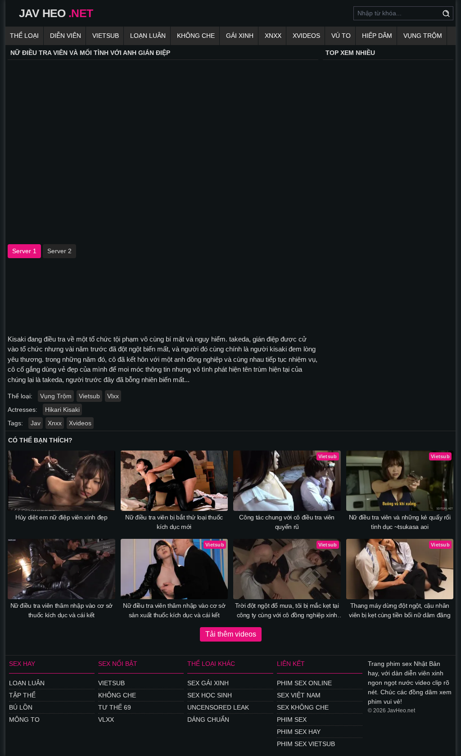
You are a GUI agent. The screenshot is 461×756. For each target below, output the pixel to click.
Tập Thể (22, 695)
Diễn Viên (65, 35)
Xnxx (273, 35)
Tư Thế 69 (114, 707)
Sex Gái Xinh (208, 683)
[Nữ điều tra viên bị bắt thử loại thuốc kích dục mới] (174, 481)
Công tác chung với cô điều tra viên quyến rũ (286, 522)
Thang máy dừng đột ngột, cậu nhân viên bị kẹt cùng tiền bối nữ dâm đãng (399, 610)
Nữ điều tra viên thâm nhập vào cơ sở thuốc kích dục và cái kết (61, 610)
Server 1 (24, 251)
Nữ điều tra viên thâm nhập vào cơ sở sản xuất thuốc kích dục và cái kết (174, 610)
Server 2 (59, 251)
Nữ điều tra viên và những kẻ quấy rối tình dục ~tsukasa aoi (400, 522)
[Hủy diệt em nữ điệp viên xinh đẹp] (61, 481)
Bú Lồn (20, 707)
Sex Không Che (303, 707)
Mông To (24, 719)
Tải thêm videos (230, 634)
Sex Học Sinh (209, 695)
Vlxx (113, 396)
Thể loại (24, 35)
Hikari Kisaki (62, 409)
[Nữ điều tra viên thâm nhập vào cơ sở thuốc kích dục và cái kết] (61, 569)
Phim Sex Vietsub (306, 743)
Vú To (341, 35)
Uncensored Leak (218, 707)
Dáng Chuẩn (208, 719)
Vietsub (105, 35)
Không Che (196, 35)
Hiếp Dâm (377, 35)
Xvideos (306, 35)
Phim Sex (292, 719)
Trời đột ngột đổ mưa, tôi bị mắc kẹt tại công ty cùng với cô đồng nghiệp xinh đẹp (287, 611)
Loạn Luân (148, 35)
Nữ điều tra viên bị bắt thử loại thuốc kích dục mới (174, 522)
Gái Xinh (239, 35)
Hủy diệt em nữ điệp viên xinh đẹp (61, 517)
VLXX (106, 719)
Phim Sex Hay (299, 731)
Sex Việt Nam (299, 695)
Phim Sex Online (304, 683)
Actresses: (22, 409)
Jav (36, 423)
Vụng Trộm (422, 35)
